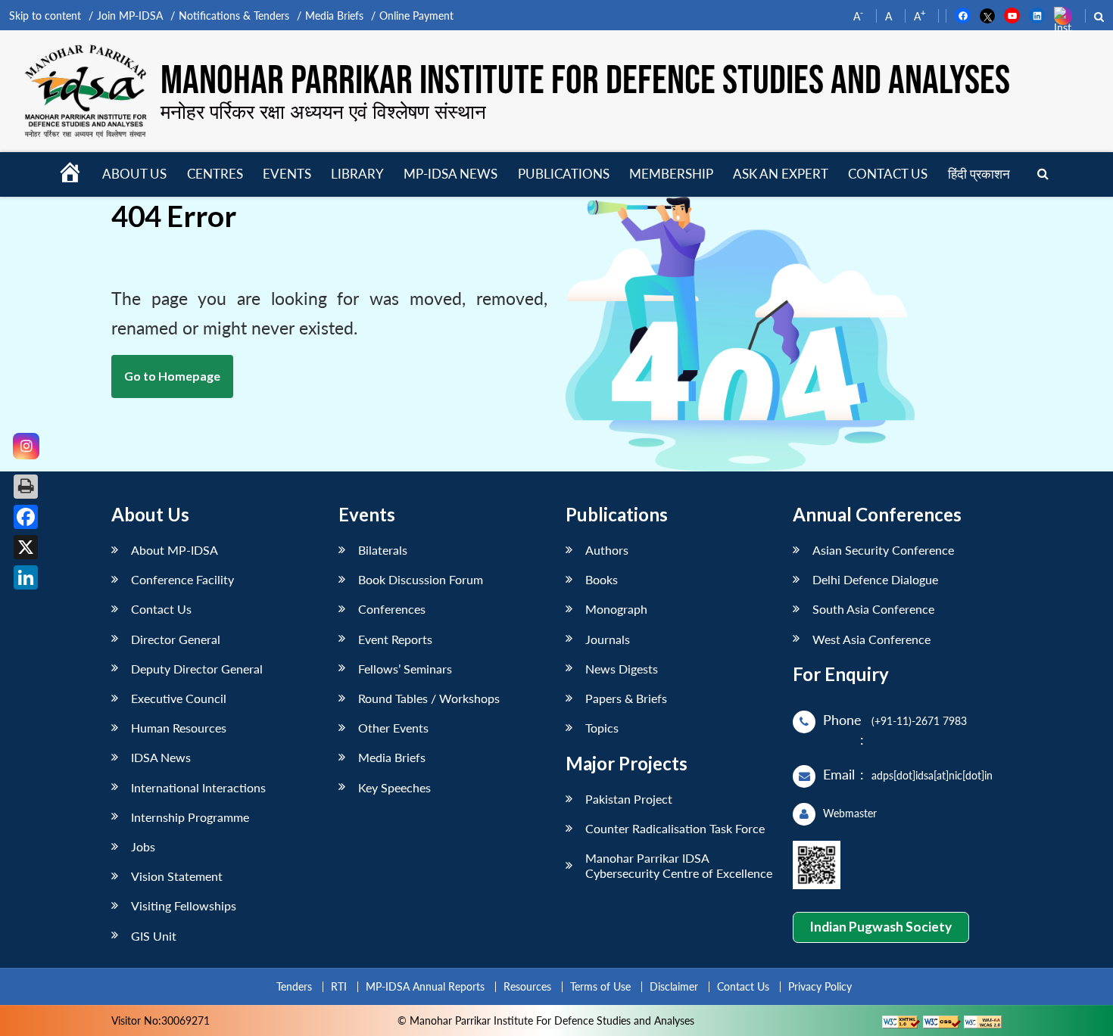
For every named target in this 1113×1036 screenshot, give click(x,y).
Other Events (393, 727)
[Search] (1043, 174)
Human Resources (178, 727)
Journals (607, 639)
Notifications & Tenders (234, 15)
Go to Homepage (172, 376)
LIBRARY (357, 174)
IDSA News (161, 757)
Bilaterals (382, 550)
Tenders (294, 986)
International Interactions (198, 787)
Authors (606, 550)
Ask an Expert (780, 174)
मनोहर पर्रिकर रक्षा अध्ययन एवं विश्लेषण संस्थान (323, 111)
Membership (671, 174)
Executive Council (178, 698)
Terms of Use (600, 986)
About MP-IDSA (174, 550)
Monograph (616, 609)
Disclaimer (674, 986)
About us (134, 174)
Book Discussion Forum (420, 579)
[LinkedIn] (26, 577)
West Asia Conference (871, 639)
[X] (26, 547)
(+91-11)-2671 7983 (919, 720)
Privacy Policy (820, 986)
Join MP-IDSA (130, 15)
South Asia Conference (873, 609)
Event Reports (395, 639)
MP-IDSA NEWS (450, 174)
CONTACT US (888, 174)
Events (287, 174)
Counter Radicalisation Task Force (675, 828)
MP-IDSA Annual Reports (425, 986)
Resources (527, 986)
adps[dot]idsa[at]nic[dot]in (932, 775)
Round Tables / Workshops (429, 698)
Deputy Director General (197, 668)
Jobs (143, 846)
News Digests (621, 668)
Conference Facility (182, 579)
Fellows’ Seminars (405, 668)
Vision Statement (177, 876)
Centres (215, 174)
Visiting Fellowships (183, 905)
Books (601, 579)
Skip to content (45, 15)
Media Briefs (334, 15)
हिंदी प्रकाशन (979, 174)
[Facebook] (26, 517)
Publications (564, 174)
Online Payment (416, 15)
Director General (175, 639)
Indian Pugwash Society (880, 927)
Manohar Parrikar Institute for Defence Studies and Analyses (585, 81)
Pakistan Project (628, 799)
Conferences (392, 609)
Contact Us (161, 609)
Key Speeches (394, 787)
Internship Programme (190, 817)
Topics (602, 727)
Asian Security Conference (883, 550)
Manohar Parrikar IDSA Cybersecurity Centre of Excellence (678, 865)
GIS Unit (153, 936)
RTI (339, 986)
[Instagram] (26, 446)
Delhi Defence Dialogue (875, 579)
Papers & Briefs (626, 698)
